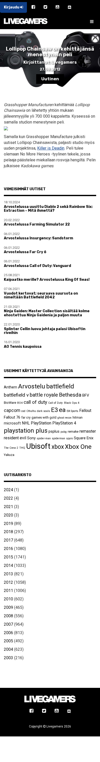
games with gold (44, 417)
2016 (8, 548)
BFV (85, 395)
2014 (8, 565)
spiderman (58, 438)
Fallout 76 (12, 417)
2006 (8, 632)
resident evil (15, 437)
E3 (54, 409)
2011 (8, 590)
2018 (8, 531)
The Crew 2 (11, 448)
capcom (12, 410)
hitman (78, 417)
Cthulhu (31, 411)
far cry (26, 417)
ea (62, 409)
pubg (64, 431)
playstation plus (25, 430)
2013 (8, 574)
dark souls (43, 411)
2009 (8, 607)
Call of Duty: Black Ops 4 (63, 403)
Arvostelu (31, 386)
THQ (22, 448)
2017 (8, 540)
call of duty (35, 402)
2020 (8, 515)
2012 (8, 582)
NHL (26, 423)
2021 (8, 506)
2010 (8, 599)
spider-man (44, 438)
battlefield (60, 386)
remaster (87, 431)
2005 (8, 640)
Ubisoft (38, 446)
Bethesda (70, 394)
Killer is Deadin (50, 148)
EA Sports (72, 411)
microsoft (12, 423)
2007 (8, 624)
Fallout (85, 410)
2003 (8, 657)
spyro (69, 438)
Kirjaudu (12, 7)
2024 (8, 489)
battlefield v (16, 395)
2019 (8, 523)
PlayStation (41, 423)
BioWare (10, 403)
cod (23, 411)
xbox (58, 446)
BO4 (20, 403)
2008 (8, 615)
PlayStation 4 (64, 423)
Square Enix (83, 438)
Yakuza (9, 455)
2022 (8, 498)
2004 (8, 649)
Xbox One (78, 446)
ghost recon (64, 417)
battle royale (44, 395)
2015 (8, 557)
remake (73, 431)
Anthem (10, 387)
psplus (53, 431)
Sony (31, 438)
